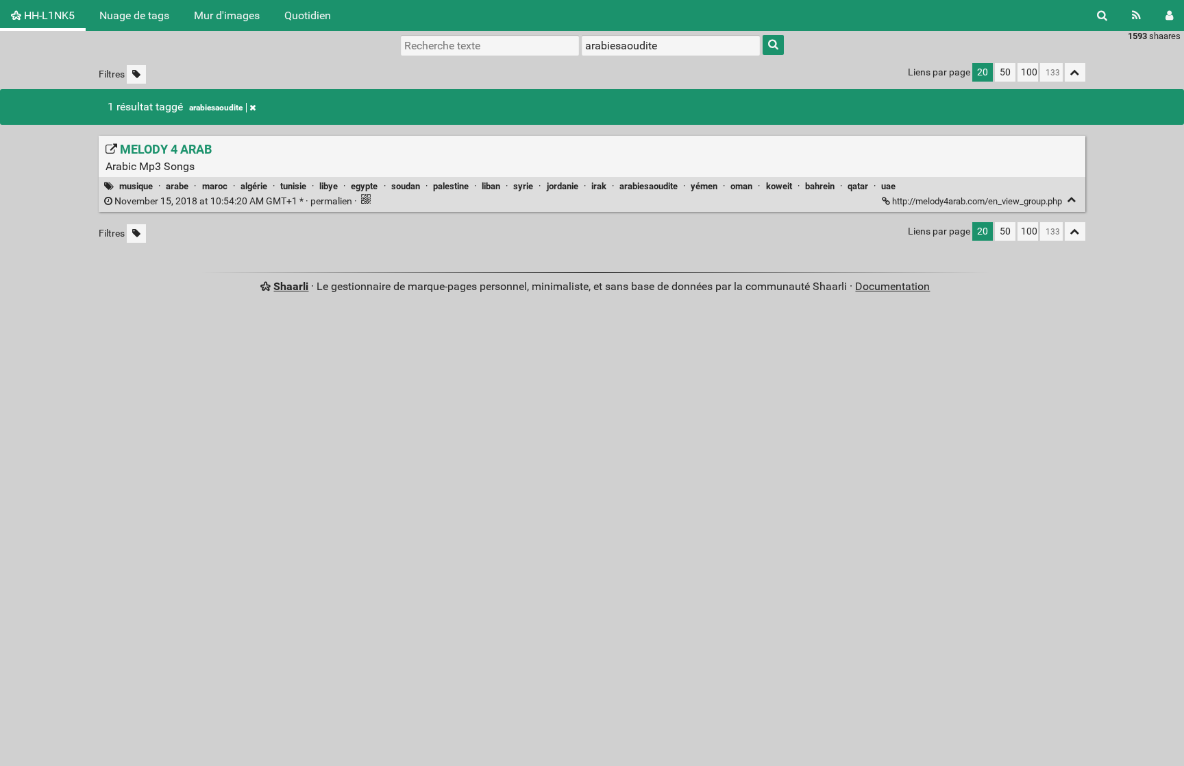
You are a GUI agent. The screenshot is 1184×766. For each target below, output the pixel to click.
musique (136, 186)
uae (888, 186)
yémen (704, 186)
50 (1005, 72)
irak (598, 186)
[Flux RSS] (1136, 15)
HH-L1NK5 (48, 15)
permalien (233, 201)
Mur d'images (227, 15)
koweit (779, 186)
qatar (858, 186)
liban (491, 186)
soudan (405, 186)
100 (1029, 72)
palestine (451, 186)
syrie (523, 186)
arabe (177, 186)
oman (741, 186)
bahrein (820, 186)
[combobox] (671, 45)
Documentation (892, 286)
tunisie (293, 186)
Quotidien (307, 15)
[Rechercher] (1102, 15)
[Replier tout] (1075, 72)
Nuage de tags (134, 15)
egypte (364, 186)
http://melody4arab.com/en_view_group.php (977, 201)
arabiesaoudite (216, 107)
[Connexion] (1169, 15)
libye (328, 186)
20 (982, 72)
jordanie (562, 186)
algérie (254, 186)
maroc (214, 186)
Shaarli (290, 286)
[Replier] (1072, 199)
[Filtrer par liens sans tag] (136, 74)
